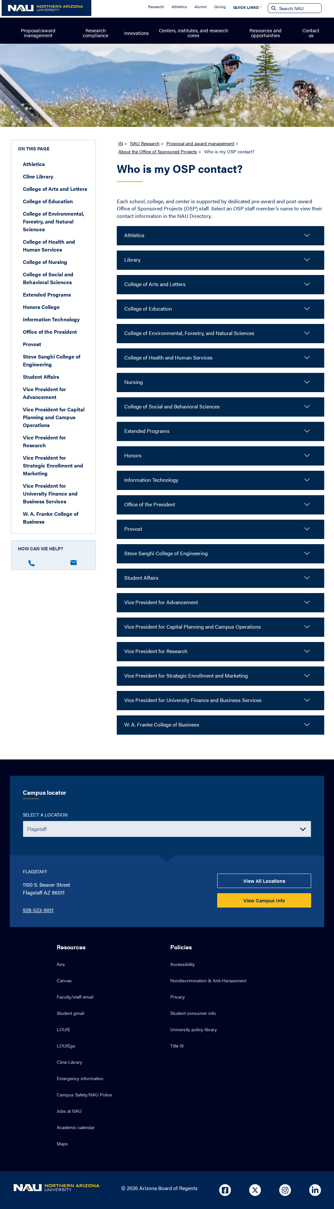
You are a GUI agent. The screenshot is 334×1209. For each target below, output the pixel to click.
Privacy (177, 996)
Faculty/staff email (75, 996)
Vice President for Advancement (44, 393)
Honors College (41, 307)
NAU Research (144, 143)
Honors (133, 455)
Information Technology (51, 319)
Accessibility (182, 964)
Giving (220, 6)
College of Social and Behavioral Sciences (48, 278)
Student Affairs (41, 376)
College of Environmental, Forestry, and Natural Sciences (53, 221)
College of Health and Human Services (49, 245)
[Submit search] (273, 8)
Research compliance (95, 32)
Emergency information (80, 1078)
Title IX (177, 1045)
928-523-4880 (33, 561)
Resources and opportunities (265, 32)
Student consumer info (193, 1013)
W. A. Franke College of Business (50, 517)
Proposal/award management (38, 32)
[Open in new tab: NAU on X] (255, 1190)
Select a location (45, 815)
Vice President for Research (44, 441)
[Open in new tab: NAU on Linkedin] (315, 1190)
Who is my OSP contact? (180, 169)
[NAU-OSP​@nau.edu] (75, 561)
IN (120, 143)
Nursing (133, 382)
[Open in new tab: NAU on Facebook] (225, 1190)
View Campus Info (264, 900)
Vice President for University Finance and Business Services (50, 493)
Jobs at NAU (69, 1111)
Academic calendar (76, 1127)
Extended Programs (47, 294)
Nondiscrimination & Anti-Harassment (208, 980)
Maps (62, 1143)
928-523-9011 (38, 910)
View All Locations (264, 880)
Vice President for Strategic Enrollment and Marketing (53, 465)
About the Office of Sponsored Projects (157, 151)
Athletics (179, 6)
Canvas (64, 980)
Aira (61, 964)
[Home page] (46, 8)
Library (132, 259)
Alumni (200, 6)
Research (156, 6)
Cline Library (38, 176)
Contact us (310, 32)
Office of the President (50, 331)
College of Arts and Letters (55, 188)
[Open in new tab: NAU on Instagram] (285, 1190)
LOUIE (63, 1029)
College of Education (48, 201)
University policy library (193, 1029)
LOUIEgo (66, 1045)
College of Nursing (45, 262)
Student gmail (70, 1013)
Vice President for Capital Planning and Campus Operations (53, 417)
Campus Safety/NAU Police (84, 1094)
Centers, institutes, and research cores (193, 32)
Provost (32, 344)
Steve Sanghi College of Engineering (51, 360)
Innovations (136, 32)
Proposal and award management (200, 143)
